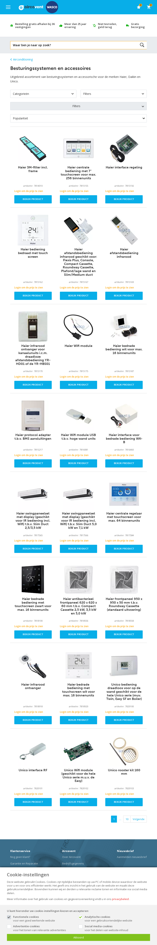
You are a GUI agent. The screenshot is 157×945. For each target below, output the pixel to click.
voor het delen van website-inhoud (106, 928)
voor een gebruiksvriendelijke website (108, 918)
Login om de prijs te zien (28, 191)
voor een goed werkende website (34, 918)
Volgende (139, 819)
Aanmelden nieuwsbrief (132, 857)
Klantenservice (20, 851)
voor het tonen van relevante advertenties (39, 928)
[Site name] (38, 7)
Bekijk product (33, 199)
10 (127, 819)
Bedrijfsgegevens (73, 863)
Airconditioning (23, 59)
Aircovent (68, 851)
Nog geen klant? (20, 857)
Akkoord (78, 937)
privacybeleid (120, 899)
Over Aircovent (71, 857)
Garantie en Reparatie (24, 863)
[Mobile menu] (8, 7)
